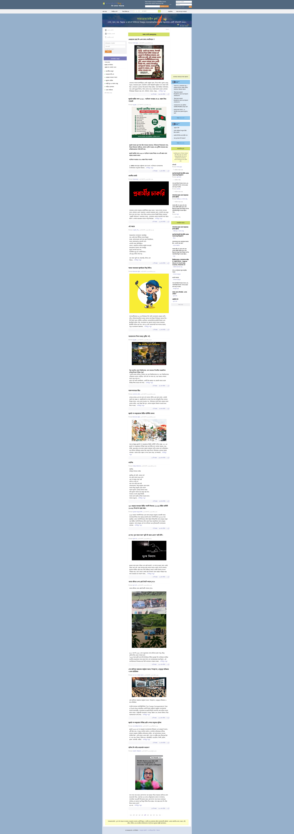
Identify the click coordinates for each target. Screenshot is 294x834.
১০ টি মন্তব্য (154, 457)
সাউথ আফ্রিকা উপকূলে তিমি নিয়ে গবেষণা (180, 131)
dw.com (182, 118)
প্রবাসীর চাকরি (133, 176)
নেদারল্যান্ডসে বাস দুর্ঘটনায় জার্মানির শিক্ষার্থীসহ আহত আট (181, 106)
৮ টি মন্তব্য (155, 171)
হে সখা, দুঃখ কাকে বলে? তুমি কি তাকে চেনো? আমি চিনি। (146, 535)
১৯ (151, 815)
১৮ (148, 815)
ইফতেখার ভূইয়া (136, 271)
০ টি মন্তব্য (155, 329)
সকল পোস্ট (110, 30)
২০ (154, 815)
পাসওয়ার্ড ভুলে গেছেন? (180, 7)
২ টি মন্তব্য (155, 386)
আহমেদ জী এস (110, 74)
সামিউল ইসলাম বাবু (177, 267)
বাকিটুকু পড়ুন (162, 91)
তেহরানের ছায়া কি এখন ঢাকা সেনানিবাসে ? (142, 39)
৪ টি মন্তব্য (154, 221)
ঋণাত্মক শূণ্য (176, 288)
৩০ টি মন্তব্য (153, 94)
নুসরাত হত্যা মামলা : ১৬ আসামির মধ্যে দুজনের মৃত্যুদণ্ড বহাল (181, 111)
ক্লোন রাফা (179, 177)
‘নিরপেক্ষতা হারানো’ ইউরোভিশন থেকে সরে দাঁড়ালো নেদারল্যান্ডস (181, 94)
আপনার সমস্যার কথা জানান (180, 77)
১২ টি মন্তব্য (154, 808)
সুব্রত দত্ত (135, 538)
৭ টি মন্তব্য (155, 528)
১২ (131, 815)
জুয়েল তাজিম (109, 80)
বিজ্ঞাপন (167, 29)
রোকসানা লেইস (136, 394)
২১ (157, 815)
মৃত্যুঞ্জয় (134, 105)
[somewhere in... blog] (113, 4)
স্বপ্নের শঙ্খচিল (176, 245)
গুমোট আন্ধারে (175, 277)
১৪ (136, 815)
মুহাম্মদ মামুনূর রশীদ (137, 512)
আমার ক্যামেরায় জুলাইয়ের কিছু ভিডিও (140, 268)
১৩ (134, 815)
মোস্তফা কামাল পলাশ (111, 77)
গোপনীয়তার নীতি (151, 830)
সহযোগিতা (170, 11)
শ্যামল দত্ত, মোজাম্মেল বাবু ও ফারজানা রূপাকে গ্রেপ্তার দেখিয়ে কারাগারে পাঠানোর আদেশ (181, 87)
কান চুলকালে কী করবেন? (180, 138)
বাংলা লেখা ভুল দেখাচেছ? (181, 11)
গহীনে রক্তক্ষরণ (110, 87)
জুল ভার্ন (135, 585)
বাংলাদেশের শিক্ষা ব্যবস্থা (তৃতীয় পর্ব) (139, 336)
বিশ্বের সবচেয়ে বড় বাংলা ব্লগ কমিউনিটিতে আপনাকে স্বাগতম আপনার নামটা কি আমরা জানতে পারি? (155, 2)
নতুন (178, 214)
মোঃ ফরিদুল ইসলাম (137, 726)
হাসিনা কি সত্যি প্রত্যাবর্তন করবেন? (139, 747)
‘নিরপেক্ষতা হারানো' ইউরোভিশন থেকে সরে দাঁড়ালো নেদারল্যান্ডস (181, 100)
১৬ (142, 815)
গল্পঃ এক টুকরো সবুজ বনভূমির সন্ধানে (179, 271)
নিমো (174, 238)
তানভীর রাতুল (109, 71)
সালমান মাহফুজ (177, 274)
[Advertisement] (180, 51)
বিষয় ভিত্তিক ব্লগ (125, 11)
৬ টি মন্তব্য (155, 501)
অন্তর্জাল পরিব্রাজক (137, 751)
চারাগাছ (178, 189)
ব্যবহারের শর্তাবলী (143, 830)
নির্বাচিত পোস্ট (114, 11)
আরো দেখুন (180, 304)
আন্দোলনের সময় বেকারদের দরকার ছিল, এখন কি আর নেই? (180, 242)
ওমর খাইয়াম (109, 90)
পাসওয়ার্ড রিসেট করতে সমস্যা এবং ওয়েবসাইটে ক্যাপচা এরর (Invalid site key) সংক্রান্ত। (180, 185)
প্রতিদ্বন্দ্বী (174, 164)
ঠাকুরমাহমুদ (135, 179)
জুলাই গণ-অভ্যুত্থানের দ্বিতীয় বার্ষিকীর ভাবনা (141, 413)
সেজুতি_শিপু (136, 230)
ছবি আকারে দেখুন (108, 93)
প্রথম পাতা (105, 11)
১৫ (139, 815)
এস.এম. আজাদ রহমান (138, 675)
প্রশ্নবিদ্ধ (131, 462)
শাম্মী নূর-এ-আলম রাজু (112, 83)
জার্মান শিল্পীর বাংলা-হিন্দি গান (181, 135)
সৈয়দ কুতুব (135, 43)
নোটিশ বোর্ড (110, 37)
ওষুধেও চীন (176, 128)
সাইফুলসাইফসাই (137, 466)
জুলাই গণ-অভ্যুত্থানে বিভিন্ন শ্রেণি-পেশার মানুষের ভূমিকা (145, 723)
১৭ (145, 815)
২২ (160, 815)
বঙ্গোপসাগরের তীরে (134, 391)
